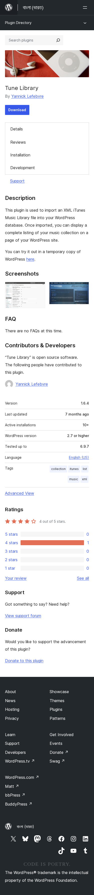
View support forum (23, 615)
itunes (74, 469)
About (10, 691)
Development (22, 167)
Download (17, 110)
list (85, 469)
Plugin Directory (18, 22)
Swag (57, 761)
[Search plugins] (58, 40)
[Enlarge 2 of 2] (82, 288)
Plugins (56, 709)
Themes (57, 700)
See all (83, 578)
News (10, 700)
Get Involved (62, 734)
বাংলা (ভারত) (25, 826)
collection (58, 469)
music (73, 479)
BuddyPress (18, 804)
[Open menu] (86, 7)
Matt (12, 786)
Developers (15, 752)
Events (56, 743)
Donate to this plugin (24, 660)
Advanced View (19, 493)
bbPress (15, 795)
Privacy (12, 718)
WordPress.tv (20, 761)
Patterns (57, 718)
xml (84, 479)
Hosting (12, 709)
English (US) (79, 457)
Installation (20, 154)
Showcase (59, 691)
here (30, 259)
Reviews (18, 142)
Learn (10, 734)
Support (17, 180)
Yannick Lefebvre (27, 96)
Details (16, 128)
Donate (59, 752)
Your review (16, 578)
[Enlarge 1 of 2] (38, 288)
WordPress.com (22, 777)
